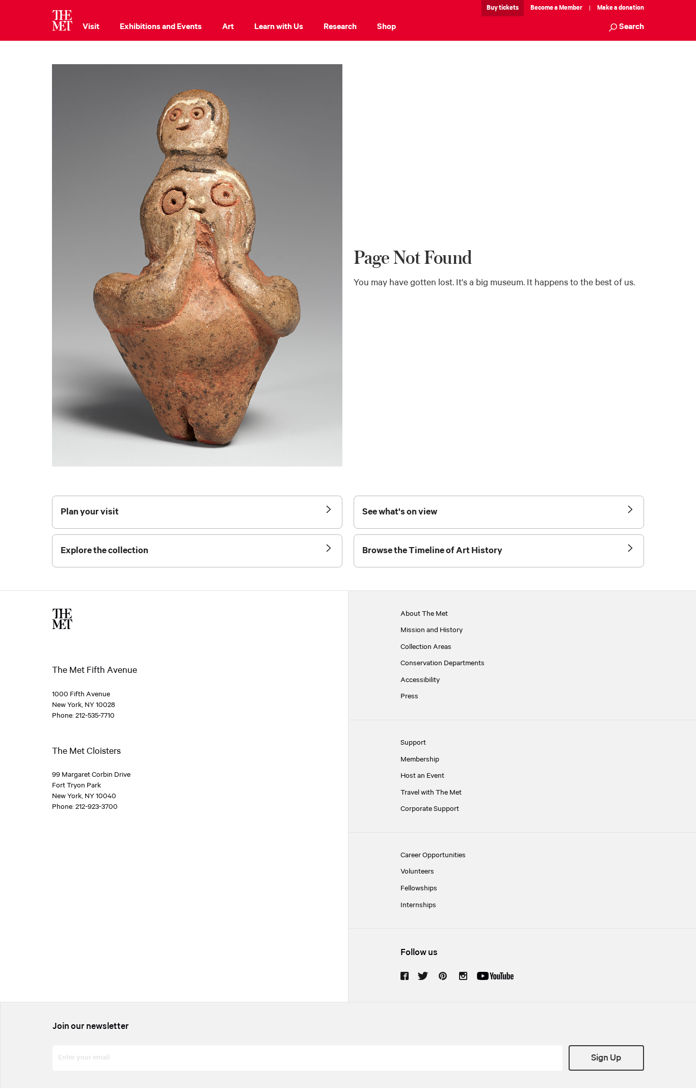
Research (340, 26)
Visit (91, 26)
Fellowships (418, 888)
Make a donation (620, 8)
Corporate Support (429, 809)
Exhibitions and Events (161, 26)
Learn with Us (278, 26)
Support (413, 743)
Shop (386, 26)
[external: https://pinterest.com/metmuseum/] (443, 976)
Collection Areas (425, 647)
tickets (509, 8)
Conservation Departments (442, 663)
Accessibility (420, 680)
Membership (419, 760)
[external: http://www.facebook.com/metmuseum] (404, 976)
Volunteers (417, 872)
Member (570, 8)
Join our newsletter (90, 1026)
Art (228, 26)
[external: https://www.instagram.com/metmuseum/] (463, 976)
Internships (418, 905)
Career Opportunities (433, 855)
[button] (626, 28)
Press (409, 696)
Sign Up (606, 1058)
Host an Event (422, 776)
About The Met (424, 614)
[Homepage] (62, 20)
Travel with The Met (431, 793)
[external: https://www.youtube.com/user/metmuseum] (495, 976)
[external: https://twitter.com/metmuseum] (423, 976)
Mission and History (431, 630)
